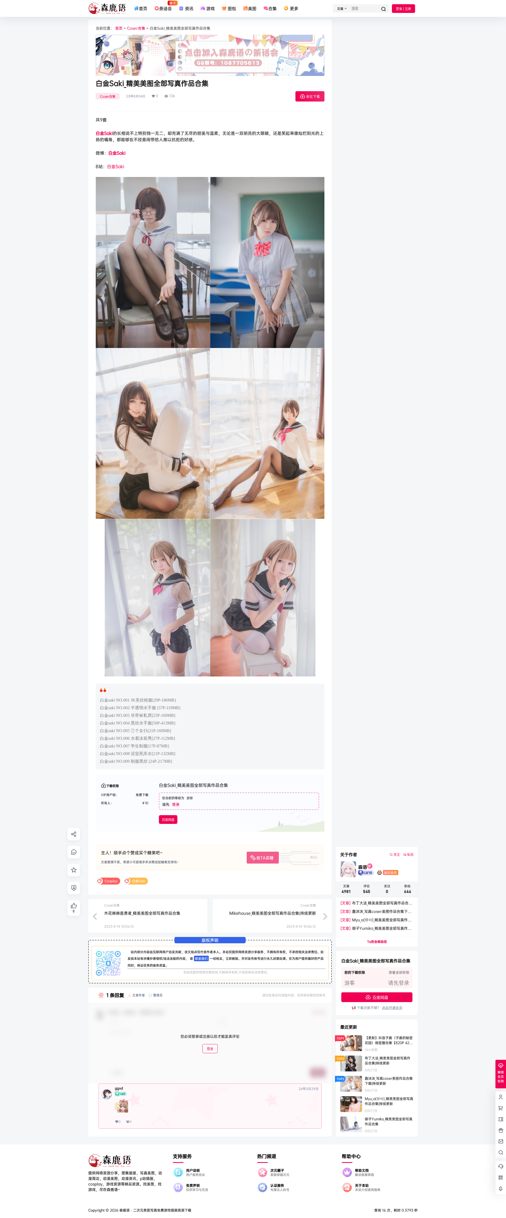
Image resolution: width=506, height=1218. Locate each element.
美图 (252, 8)
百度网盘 (168, 820)
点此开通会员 (392, 1007)
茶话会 (165, 6)
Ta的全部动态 (377, 941)
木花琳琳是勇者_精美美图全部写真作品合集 (142, 913)
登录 (175, 804)
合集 (272, 8)
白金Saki (104, 133)
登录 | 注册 (403, 9)
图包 (232, 8)
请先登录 (398, 983)
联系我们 (201, 958)
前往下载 (313, 97)
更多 (294, 8)
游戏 (210, 8)
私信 (410, 855)
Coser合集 (136, 28)
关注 (396, 855)
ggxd (119, 1088)
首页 (143, 8)
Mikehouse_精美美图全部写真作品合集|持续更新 (272, 913)
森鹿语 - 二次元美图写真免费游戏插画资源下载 (154, 1210)
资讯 (189, 8)
